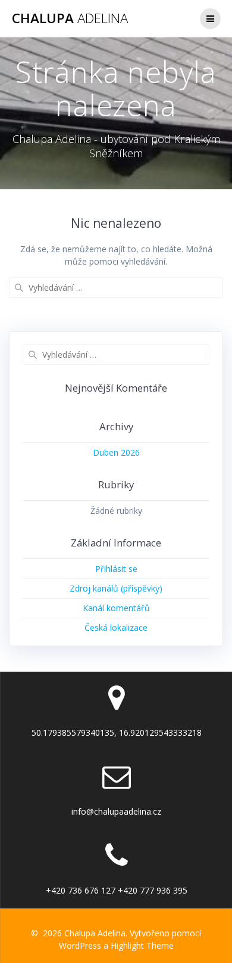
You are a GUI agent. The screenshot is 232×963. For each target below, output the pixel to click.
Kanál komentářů (116, 608)
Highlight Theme (142, 945)
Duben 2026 (116, 452)
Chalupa (70, 18)
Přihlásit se (116, 568)
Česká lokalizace (116, 627)
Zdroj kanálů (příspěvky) (116, 588)
